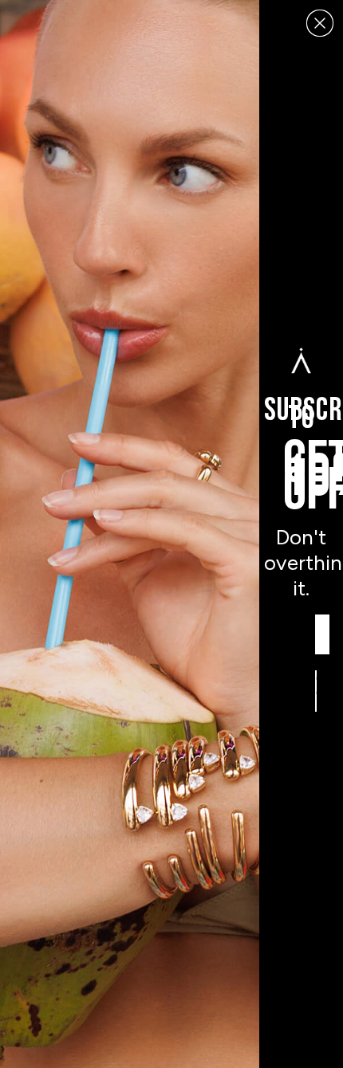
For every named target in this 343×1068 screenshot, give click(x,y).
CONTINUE (316, 691)
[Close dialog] (320, 23)
